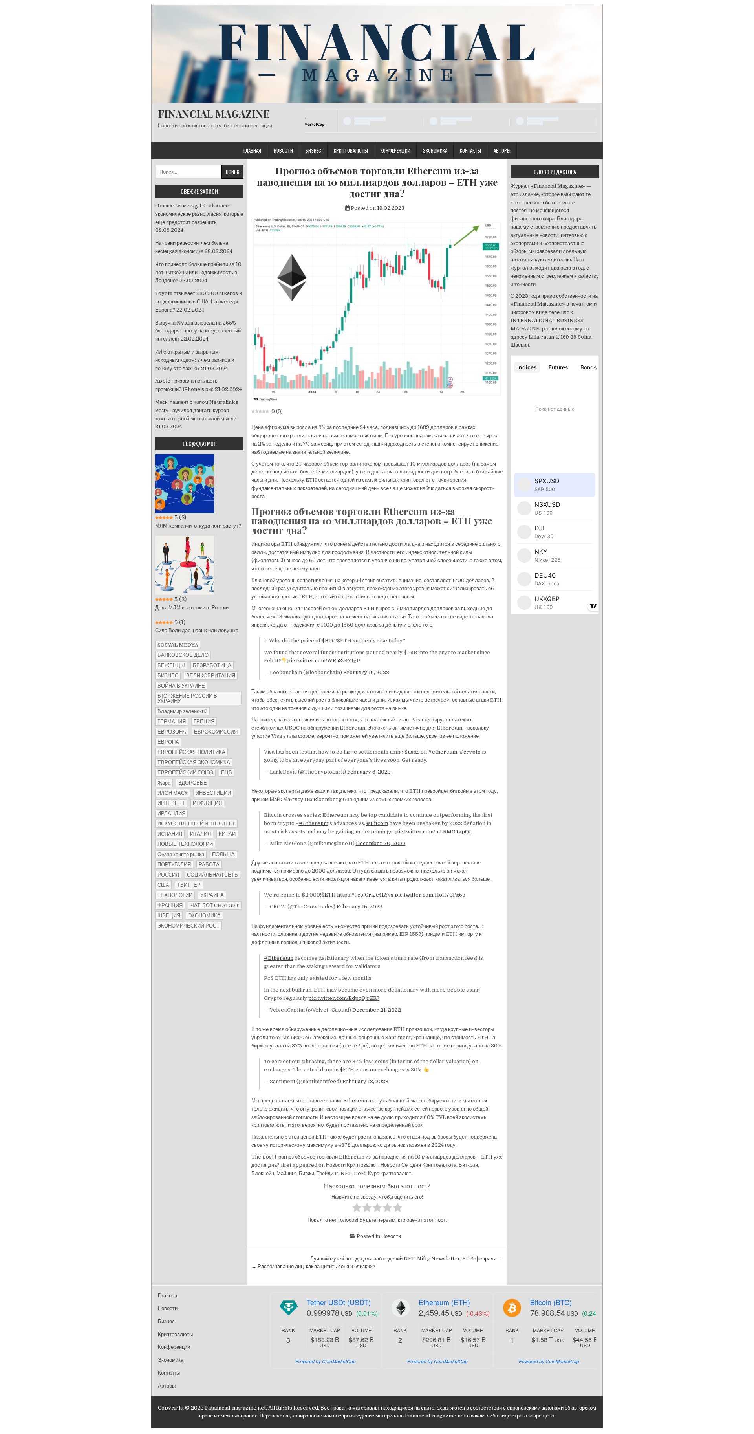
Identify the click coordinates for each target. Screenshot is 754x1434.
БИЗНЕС (167, 675)
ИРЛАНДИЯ (171, 813)
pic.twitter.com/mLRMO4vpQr (433, 831)
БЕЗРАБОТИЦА (212, 665)
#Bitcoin (377, 823)
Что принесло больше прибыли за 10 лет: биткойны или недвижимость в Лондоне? (198, 272)
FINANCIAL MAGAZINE (214, 114)
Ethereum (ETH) (444, 1302)
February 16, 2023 (366, 672)
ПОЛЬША (223, 854)
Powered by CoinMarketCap (325, 1361)
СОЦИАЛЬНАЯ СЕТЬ (212, 875)
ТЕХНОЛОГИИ (174, 895)
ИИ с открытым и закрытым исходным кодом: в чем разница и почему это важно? (194, 360)
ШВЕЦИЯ (168, 916)
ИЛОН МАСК (172, 793)
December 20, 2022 (381, 843)
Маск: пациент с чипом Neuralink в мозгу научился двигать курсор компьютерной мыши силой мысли (197, 410)
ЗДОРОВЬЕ (192, 783)
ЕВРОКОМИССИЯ (216, 732)
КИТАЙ (227, 834)
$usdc (411, 752)
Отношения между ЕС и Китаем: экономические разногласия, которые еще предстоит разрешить (199, 214)
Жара (163, 783)
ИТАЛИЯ (200, 834)
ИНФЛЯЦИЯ (207, 803)
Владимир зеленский (182, 711)
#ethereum (442, 752)
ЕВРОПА (168, 742)
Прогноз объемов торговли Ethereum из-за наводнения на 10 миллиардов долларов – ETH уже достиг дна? (377, 182)
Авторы (502, 150)
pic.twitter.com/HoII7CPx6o (430, 895)
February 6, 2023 (369, 772)
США (163, 885)
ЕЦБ (226, 773)
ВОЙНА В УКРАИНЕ (181, 686)
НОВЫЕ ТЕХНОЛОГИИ (185, 844)
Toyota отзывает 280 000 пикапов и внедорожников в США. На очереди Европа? (198, 301)
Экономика (435, 150)
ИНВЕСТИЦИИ (213, 793)
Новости (283, 150)
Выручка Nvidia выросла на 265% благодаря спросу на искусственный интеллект (198, 331)
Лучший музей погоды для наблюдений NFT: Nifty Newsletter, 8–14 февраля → (406, 1259)
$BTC (328, 641)
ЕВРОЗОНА (171, 732)
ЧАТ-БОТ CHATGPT (214, 905)
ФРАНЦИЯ (170, 905)
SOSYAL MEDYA (177, 645)
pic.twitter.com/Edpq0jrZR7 (344, 998)
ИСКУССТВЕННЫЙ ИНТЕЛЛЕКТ (196, 824)
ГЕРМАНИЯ (171, 721)
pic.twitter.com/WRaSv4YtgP (323, 661)
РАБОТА (209, 864)
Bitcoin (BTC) (551, 1302)
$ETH (328, 895)
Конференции (395, 150)
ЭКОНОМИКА (204, 916)
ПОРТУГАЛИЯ (174, 864)
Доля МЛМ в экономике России (192, 608)
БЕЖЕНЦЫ (171, 665)
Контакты (470, 150)
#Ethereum (313, 823)
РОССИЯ (168, 875)
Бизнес (313, 150)
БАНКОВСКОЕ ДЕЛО (183, 655)
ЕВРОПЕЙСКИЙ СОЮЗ (185, 773)
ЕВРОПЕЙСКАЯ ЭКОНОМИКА (193, 762)
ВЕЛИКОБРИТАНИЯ (210, 675)
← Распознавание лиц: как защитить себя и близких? (313, 1266)
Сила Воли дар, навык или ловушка (196, 630)
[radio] (356, 1209)
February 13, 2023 (365, 1081)
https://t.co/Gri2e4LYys (365, 895)
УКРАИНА (212, 895)
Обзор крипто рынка (180, 854)
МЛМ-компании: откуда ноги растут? (198, 526)
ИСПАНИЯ (169, 834)
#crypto (470, 752)
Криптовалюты (351, 150)
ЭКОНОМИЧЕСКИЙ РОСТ (188, 926)
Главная (252, 150)
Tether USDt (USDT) (339, 1302)
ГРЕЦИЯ (204, 721)
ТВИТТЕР (189, 885)
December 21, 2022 (376, 1010)
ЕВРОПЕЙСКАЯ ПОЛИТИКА (191, 752)
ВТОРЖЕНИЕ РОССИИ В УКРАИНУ (187, 698)
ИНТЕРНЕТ (171, 803)
